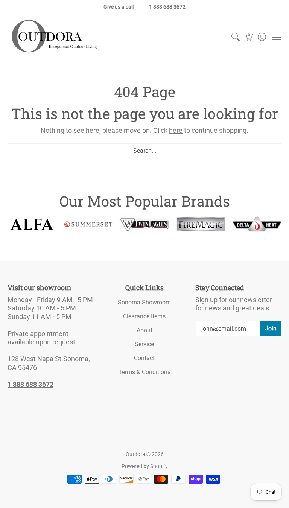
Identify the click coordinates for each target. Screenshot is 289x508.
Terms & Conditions (144, 372)
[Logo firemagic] (200, 224)
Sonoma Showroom (144, 302)
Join (271, 328)
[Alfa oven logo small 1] (32, 224)
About (144, 330)
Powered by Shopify (145, 466)
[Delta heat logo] (257, 224)
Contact (144, 358)
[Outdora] (53, 37)
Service (144, 344)
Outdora (135, 454)
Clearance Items (144, 316)
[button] (248, 37)
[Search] (235, 37)
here (176, 130)
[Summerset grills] (88, 224)
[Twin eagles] (144, 224)
